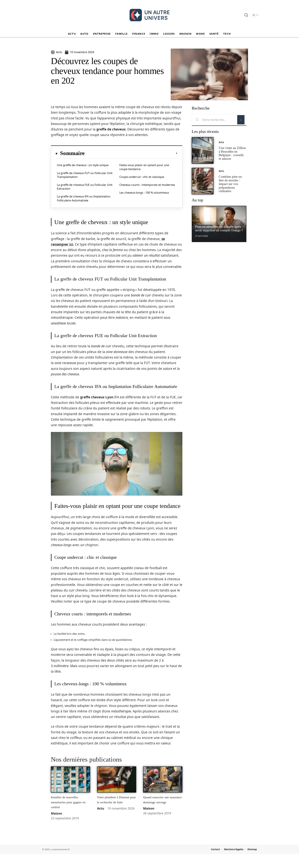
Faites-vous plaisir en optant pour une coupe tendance (144, 167)
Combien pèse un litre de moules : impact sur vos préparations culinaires (230, 184)
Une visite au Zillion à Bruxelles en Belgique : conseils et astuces (232, 153)
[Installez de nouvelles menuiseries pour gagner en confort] (70, 780)
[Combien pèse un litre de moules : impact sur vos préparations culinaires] (202, 181)
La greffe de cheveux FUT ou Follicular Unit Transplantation (84, 175)
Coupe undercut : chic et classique (141, 177)
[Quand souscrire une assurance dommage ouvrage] (162, 780)
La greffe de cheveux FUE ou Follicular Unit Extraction (84, 187)
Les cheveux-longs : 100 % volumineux (144, 193)
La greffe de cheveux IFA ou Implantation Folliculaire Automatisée (83, 198)
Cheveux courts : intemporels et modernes (147, 185)
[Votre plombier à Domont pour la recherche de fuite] (116, 780)
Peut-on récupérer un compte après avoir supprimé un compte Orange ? (219, 228)
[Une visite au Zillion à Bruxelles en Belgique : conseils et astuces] (202, 150)
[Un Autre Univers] (149, 15)
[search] (246, 15)
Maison (56, 813)
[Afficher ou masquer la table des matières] (131, 153)
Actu (100, 808)
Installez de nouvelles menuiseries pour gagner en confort (68, 802)
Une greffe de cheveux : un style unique (82, 165)
